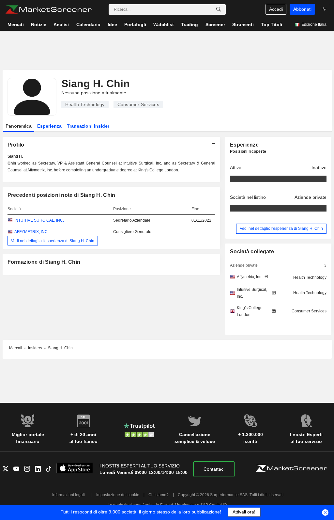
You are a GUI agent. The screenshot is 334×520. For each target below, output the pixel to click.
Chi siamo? (158, 495)
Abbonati (302, 9)
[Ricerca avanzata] (218, 9)
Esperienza (49, 126)
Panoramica (19, 126)
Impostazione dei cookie (117, 495)
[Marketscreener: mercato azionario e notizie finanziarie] (48, 9)
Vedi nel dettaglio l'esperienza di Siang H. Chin (52, 240)
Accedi (276, 9)
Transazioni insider (88, 126)
